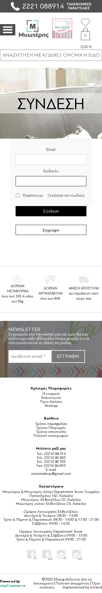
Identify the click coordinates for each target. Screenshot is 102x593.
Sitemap (51, 406)
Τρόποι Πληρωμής (51, 428)
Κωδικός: (51, 171)
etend (96, 587)
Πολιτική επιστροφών (51, 436)
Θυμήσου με (32, 195)
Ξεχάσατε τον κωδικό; (66, 195)
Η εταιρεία (51, 394)
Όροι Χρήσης (51, 402)
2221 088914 (43, 6)
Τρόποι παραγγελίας (51, 424)
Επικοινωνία (51, 398)
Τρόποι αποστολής (51, 432)
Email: (51, 149)
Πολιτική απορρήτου (72, 583)
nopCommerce (13, 585)
